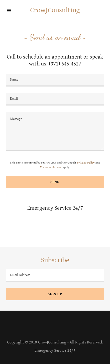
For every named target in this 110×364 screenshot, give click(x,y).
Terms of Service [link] (51, 167)
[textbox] (55, 131)
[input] (55, 80)
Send (55, 182)
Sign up (55, 294)
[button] (12, 10)
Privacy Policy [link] (86, 162)
